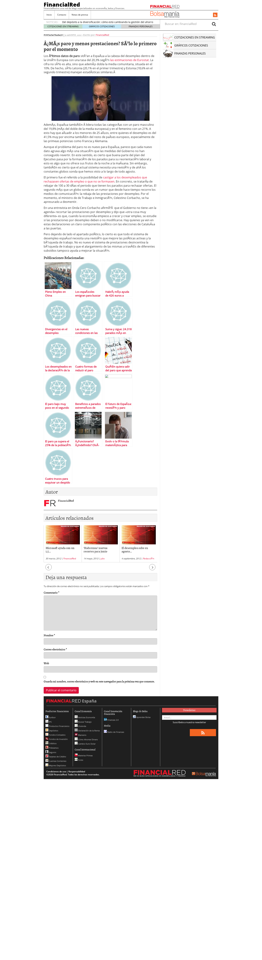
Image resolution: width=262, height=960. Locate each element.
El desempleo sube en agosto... (97, 549)
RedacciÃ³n (110, 558)
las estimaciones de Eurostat (129, 60)
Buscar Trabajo (85, 721)
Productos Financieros (58, 726)
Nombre (49, 635)
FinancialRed (62, 4)
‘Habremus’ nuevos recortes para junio (58, 549)
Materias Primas (85, 755)
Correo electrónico (55, 649)
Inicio (49, 14)
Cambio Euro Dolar (87, 743)
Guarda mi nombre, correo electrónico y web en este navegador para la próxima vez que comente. (99, 681)
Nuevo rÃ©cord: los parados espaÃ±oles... (135, 549)
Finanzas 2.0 (113, 720)
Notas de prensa (80, 14)
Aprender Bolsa (143, 717)
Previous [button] (49, 569)
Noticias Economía (86, 717)
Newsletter (189, 710)
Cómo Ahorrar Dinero (88, 739)
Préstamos (53, 747)
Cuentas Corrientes (57, 761)
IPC (50, 721)
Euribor (52, 717)
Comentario (51, 592)
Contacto (61, 14)
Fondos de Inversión (58, 739)
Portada (49, 35)
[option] (63, 543)
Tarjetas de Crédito (57, 756)
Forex (80, 760)
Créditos (52, 743)
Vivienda (82, 726)
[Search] (214, 24)
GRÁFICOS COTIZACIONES (102, 26)
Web (46, 663)
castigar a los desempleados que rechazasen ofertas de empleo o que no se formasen (95, 179)
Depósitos (53, 730)
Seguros (52, 752)
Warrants (82, 735)
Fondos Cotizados (56, 734)
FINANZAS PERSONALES (141, 26)
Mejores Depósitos (57, 765)
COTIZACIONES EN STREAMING (63, 26)
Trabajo (58, 35)
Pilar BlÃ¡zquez (143, 558)
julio (65, 558)
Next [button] (152, 569)
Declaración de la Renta (89, 730)
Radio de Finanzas (115, 732)
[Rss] (215, 15)
